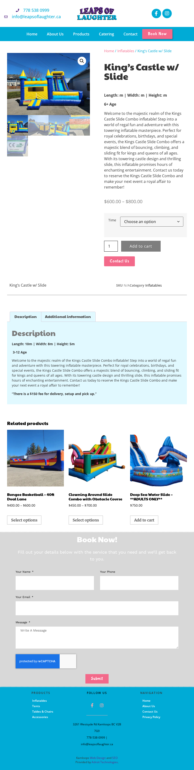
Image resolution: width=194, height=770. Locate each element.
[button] (82, 61)
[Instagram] (167, 13)
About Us (55, 34)
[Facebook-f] (156, 13)
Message (22, 622)
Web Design (98, 758)
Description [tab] (25, 316)
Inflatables (125, 50)
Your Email (23, 597)
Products (81, 34)
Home (31, 34)
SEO (115, 758)
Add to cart (141, 246)
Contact (130, 34)
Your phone (107, 571)
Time (112, 220)
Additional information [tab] (68, 316)
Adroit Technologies (105, 762)
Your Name (23, 571)
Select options (24, 520)
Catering (106, 34)
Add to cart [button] (144, 520)
